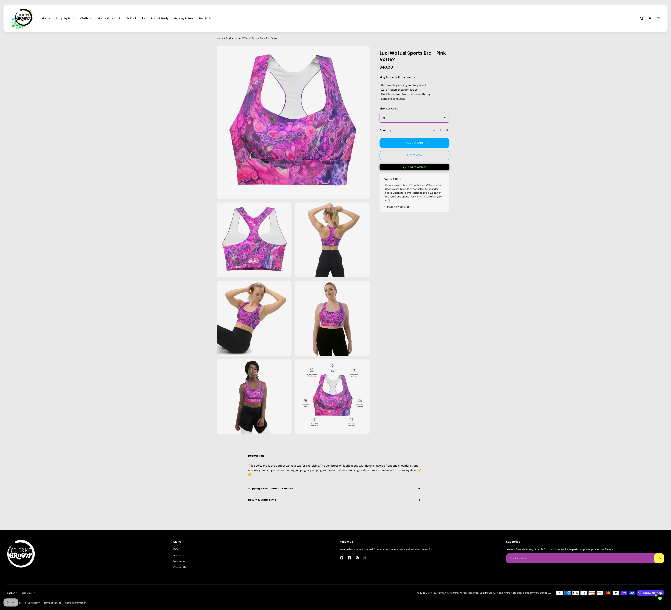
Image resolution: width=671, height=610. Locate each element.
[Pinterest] (357, 558)
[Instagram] (342, 558)
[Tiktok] (365, 558)
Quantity (385, 130)
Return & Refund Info (262, 500)
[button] (414, 167)
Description (256, 456)
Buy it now (414, 155)
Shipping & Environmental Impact (270, 488)
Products (231, 38)
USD (29, 592)
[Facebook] (349, 558)
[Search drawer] (641, 18)
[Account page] (650, 18)
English (11, 592)
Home (220, 38)
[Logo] (23, 18)
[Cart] (658, 18)
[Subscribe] (659, 558)
